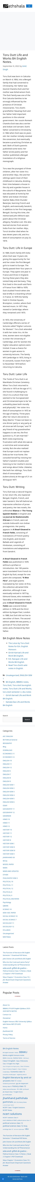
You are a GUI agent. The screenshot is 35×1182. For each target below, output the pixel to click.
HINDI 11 (6, 823)
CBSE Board (26, 1058)
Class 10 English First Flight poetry (11, 1066)
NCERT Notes (7, 1110)
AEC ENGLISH (8, 736)
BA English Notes (11, 1048)
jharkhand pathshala (15, 1098)
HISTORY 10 (7, 830)
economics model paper (9, 1074)
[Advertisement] (17, 30)
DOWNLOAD (7, 750)
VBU (27, 1129)
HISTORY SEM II (9, 847)
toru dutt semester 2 (12, 692)
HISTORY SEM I (8, 843)
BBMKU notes (22, 682)
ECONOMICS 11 (9, 754)
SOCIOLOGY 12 (8, 927)
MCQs (5, 861)
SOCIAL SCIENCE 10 (10, 916)
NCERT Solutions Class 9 (10, 1117)
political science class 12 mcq (15, 1126)
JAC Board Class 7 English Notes (13, 1092)
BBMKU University (7, 1058)
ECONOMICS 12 (9, 757)
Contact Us (7, 1014)
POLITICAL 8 (7, 892)
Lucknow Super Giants (8, 1105)
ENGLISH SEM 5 (8, 798)
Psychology (7, 902)
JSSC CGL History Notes (20, 1102)
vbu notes (26, 692)
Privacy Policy (8, 1034)
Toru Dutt (7, 685)
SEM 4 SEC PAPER (9, 913)
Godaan (19, 1081)
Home (5, 1028)
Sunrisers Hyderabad (19, 1129)
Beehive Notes (17, 1058)
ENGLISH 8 (7, 778)
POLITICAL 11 (8, 885)
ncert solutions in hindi (10, 1120)
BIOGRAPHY (7, 743)
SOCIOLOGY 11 (8, 923)
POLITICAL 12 (8, 888)
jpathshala (8, 1102)
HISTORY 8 (7, 840)
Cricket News (6, 1072)
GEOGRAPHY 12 (9, 812)
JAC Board (26, 1089)
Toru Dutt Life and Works (20, 688)
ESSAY (5, 805)
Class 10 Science (24, 1066)
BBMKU (23, 1052)
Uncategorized (12, 675)
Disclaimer (7, 1018)
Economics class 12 (18, 1072)
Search (5, 716)
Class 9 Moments (22, 1061)
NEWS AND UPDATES (11, 871)
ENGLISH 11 (7, 764)
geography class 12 (9, 1081)
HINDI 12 (6, 826)
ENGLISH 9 (7, 781)
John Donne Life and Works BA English (17, 959)
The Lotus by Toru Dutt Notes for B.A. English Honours (18, 646)
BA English (10, 682)
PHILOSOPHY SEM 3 (10, 878)
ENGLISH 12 (7, 767)
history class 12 (19, 1086)
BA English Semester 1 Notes (10, 1052)
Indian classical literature (9, 1089)
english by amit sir (22, 1074)
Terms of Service (9, 1038)
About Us (6, 1005)
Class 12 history (22, 1069)
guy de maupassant (22, 1083)
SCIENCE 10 (7, 909)
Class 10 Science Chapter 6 (10, 1069)
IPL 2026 (19, 1089)
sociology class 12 (8, 1129)
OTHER (5, 875)
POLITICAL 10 (8, 881)
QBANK (5, 906)
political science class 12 (13, 1123)
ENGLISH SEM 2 (8, 788)
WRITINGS (7, 937)
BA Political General (10, 740)
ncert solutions (12, 1114)
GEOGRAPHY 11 (9, 809)
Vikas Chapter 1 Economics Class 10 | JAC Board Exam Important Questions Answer (17, 980)
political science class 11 (24, 1120)
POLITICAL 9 (7, 895)
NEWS (5, 868)
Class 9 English (9, 1061)
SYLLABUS (6, 930)
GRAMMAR (7, 816)
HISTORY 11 (7, 833)
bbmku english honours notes (13, 1055)
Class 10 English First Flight (11, 1064)
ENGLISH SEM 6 (8, 802)
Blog (4, 747)
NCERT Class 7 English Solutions (14, 1107)
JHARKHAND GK (9, 857)
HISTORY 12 (7, 837)
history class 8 (7, 1086)
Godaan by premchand (9, 1083)
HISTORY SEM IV (9, 850)
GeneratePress (17, 1179)
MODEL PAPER (8, 864)
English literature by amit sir (17, 1077)
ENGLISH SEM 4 (8, 795)
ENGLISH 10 (7, 760)
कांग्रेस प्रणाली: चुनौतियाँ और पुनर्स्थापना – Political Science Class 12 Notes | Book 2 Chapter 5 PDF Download (17, 971)
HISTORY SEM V (9, 854)
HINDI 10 (6, 819)
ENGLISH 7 (7, 774)
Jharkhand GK (8, 1031)
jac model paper (7, 1094)
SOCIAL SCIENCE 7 (10, 920)
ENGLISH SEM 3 (8, 792)
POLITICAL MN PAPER (11, 899)
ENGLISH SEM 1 (8, 785)
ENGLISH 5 (7, 771)
